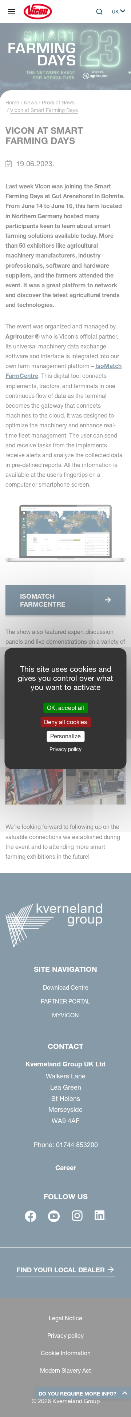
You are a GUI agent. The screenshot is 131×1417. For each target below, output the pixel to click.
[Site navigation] (11, 11)
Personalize (65, 736)
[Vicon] (37, 12)
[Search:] (94, 41)
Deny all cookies (65, 722)
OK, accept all (65, 707)
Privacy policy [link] (65, 749)
